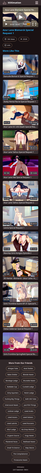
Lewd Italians (28, 417)
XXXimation (14, 2)
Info (8, 45)
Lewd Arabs (28, 411)
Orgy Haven (29, 435)
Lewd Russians (28, 423)
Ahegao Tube (13, 368)
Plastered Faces (12, 442)
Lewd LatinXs (12, 423)
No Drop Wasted (28, 429)
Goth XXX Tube (30, 399)
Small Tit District (13, 448)
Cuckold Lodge (28, 387)
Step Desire (29, 448)
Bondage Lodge (12, 381)
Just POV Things (30, 405)
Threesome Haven (20, 460)
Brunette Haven (29, 381)
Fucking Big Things (12, 399)
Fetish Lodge (29, 393)
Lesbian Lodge (13, 411)
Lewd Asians (12, 417)
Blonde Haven (28, 374)
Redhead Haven (29, 442)
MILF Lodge (11, 429)
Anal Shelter (28, 368)
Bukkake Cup (12, 387)
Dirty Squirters (12, 393)
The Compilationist (20, 454)
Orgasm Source (13, 435)
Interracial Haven (11, 405)
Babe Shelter (12, 374)
